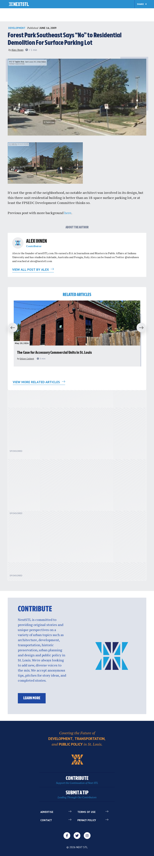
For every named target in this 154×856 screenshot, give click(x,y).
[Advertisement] (53, 422)
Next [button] (143, 328)
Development (16, 28)
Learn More (31, 698)
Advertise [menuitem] (46, 812)
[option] (77, 333)
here (67, 213)
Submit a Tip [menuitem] (77, 794)
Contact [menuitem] (46, 820)
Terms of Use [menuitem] (86, 812)
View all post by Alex (31, 269)
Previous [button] (11, 328)
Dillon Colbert (27, 358)
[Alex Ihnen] (17, 243)
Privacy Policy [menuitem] (86, 820)
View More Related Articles (37, 382)
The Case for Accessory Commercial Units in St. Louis (54, 353)
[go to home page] (19, 4)
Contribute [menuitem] (77, 780)
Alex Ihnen (17, 50)
